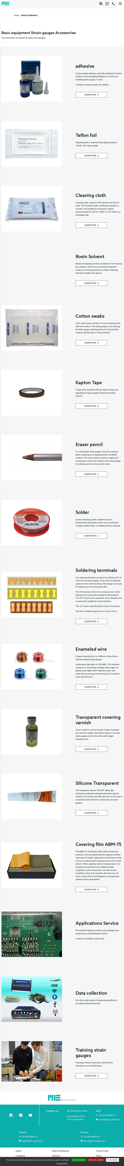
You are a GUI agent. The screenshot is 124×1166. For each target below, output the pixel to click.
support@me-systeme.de (32, 1141)
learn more (90, 95)
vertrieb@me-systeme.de (109, 1120)
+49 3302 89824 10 (106, 1115)
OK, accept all (79, 1159)
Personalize (112, 1159)
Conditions (20, 1156)
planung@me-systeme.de (94, 1141)
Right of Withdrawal (60, 1151)
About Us (56, 1156)
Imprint (18, 1151)
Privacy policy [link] (62, 1163)
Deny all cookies (96, 1159)
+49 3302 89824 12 (29, 1137)
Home (16, 15)
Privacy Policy (102, 1151)
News (98, 1156)
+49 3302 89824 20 (91, 1137)
